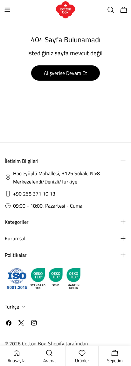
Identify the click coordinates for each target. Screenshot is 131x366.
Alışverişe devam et (65, 73)
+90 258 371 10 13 (34, 193)
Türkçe (12, 306)
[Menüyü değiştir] (7, 9)
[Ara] (110, 9)
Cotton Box (34, 343)
